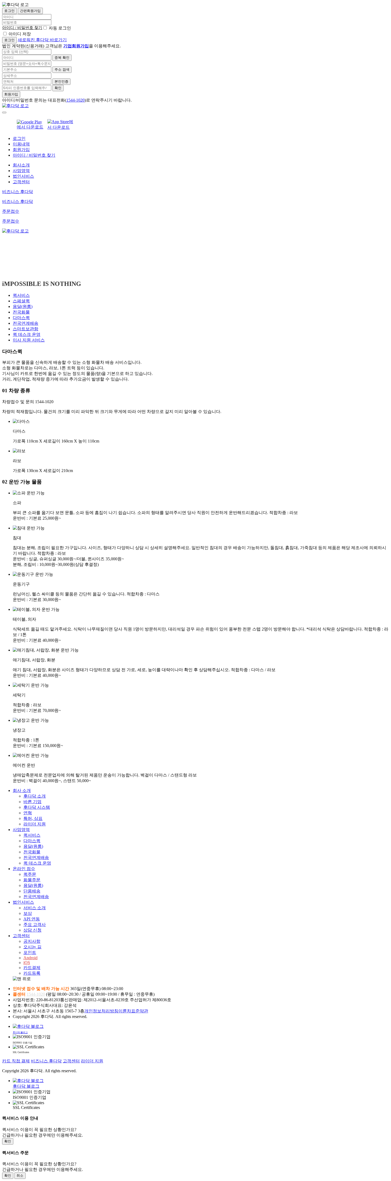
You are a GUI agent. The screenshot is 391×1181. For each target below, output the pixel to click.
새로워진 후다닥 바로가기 (42, 39)
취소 (19, 1176)
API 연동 (31, 919)
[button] (201, 979)
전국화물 (21, 312)
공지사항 (31, 941)
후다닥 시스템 (36, 807)
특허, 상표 (33, 818)
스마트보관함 (25, 329)
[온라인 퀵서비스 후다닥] (15, 105)
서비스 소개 (34, 907)
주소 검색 (62, 70)
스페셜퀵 (21, 301)
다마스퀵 (21, 317)
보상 (27, 913)
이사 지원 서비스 (29, 340)
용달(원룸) (22, 306)
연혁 (27, 813)
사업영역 (21, 170)
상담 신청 (32, 930)
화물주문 (31, 880)
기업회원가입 (76, 46)
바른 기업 (32, 801)
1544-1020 (75, 100)
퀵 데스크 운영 (26, 334)
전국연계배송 (25, 323)
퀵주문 (29, 874)
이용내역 (21, 144)
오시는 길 (32, 947)
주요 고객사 (34, 924)
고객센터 (21, 182)
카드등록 (31, 973)
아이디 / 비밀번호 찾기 (22, 28)
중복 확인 (62, 58)
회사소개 (21, 165)
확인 (58, 88)
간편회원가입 (30, 11)
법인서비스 (23, 176)
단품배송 (31, 891)
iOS (26, 962)
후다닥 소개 (34, 796)
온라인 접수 (24, 868)
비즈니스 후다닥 (46, 1061)
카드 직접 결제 (16, 1061)
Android (30, 957)
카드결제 (31, 967)
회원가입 (11, 94)
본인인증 (61, 82)
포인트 (29, 952)
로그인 (9, 11)
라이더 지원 (34, 824)
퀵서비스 (21, 295)
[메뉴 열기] (4, 112)
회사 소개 (22, 790)
